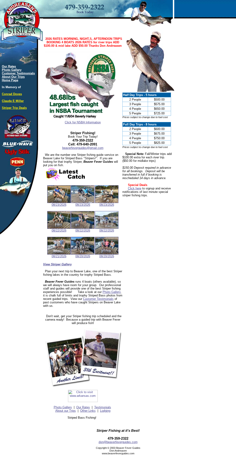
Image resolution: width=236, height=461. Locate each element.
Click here (134, 188)
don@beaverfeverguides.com (118, 442)
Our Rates (83, 407)
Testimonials (102, 407)
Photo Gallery (112, 292)
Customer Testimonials (98, 299)
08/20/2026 (82, 256)
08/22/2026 (59, 230)
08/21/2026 (59, 256)
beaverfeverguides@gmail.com (82, 148)
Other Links (88, 410)
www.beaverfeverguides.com (118, 453)
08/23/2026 (59, 204)
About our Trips (65, 410)
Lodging (105, 410)
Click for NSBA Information (83, 122)
